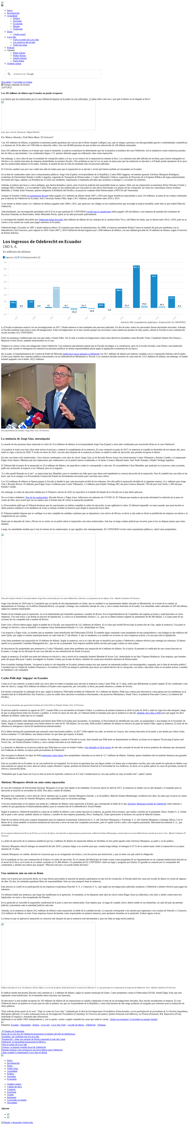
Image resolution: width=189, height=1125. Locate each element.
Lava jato (45, 1025)
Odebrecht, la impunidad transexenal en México (23, 1042)
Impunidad (26, 1025)
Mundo (16, 26)
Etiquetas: (6, 1025)
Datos (10, 31)
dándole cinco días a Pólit (149, 713)
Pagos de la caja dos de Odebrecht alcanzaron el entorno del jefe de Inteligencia (38, 1034)
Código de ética (14, 1086)
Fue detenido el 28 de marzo (98, 747)
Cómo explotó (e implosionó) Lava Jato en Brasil (24, 1052)
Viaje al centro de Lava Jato (26, 39)
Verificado (18, 29)
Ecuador (15, 1025)
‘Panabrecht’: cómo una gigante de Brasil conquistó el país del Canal (33, 1039)
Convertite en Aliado (22, 82)
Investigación (13, 13)
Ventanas (101, 1025)
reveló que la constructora (99, 211)
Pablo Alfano (19, 53)
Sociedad (17, 21)
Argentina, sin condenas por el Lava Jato (20, 1036)
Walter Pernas (19, 55)
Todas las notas (20, 45)
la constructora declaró (37, 195)
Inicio (9, 10)
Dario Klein (18, 61)
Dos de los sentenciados (37, 497)
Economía (17, 23)
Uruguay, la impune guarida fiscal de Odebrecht (23, 1047)
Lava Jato (11, 37)
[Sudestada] (2, 2)
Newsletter (6, 82)
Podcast (10, 47)
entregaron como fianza (52, 755)
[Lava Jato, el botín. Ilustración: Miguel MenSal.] (2, 1022)
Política (16, 18)
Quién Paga (12, 1068)
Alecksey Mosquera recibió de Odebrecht (146, 804)
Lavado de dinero (76, 1025)
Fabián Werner (20, 58)
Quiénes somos (14, 63)
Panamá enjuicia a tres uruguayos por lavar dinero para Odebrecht (31, 1050)
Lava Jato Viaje (58, 1025)
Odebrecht (91, 1025)
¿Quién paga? (19, 34)
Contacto (11, 1089)
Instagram (11, 1097)
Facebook (11, 1092)
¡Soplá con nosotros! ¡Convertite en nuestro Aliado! (134, 1019)
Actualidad (12, 15)
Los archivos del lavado (24, 42)
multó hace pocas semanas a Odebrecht (81, 354)
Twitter (10, 1094)
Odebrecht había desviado (51, 219)
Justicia (35, 1025)
